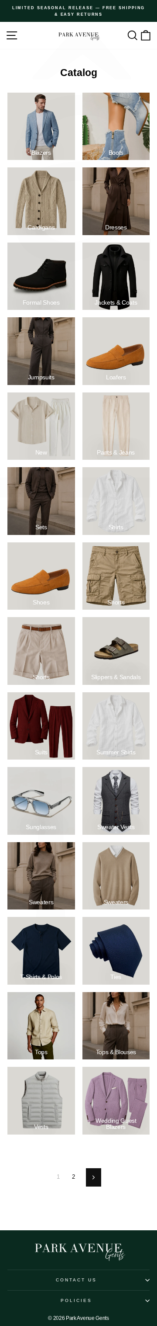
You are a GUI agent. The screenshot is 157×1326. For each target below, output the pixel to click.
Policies (76, 1300)
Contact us (76, 1279)
